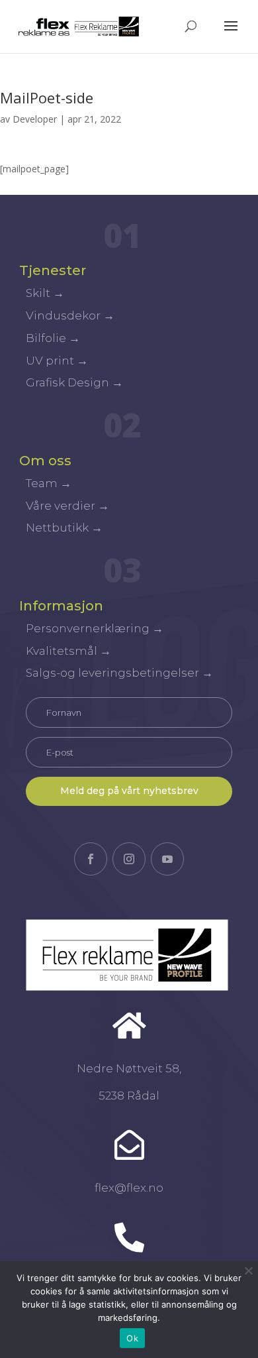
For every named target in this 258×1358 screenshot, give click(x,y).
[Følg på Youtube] (167, 859)
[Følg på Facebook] (90, 859)
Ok (132, 1338)
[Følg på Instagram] (129, 859)
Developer (35, 119)
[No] (248, 1270)
